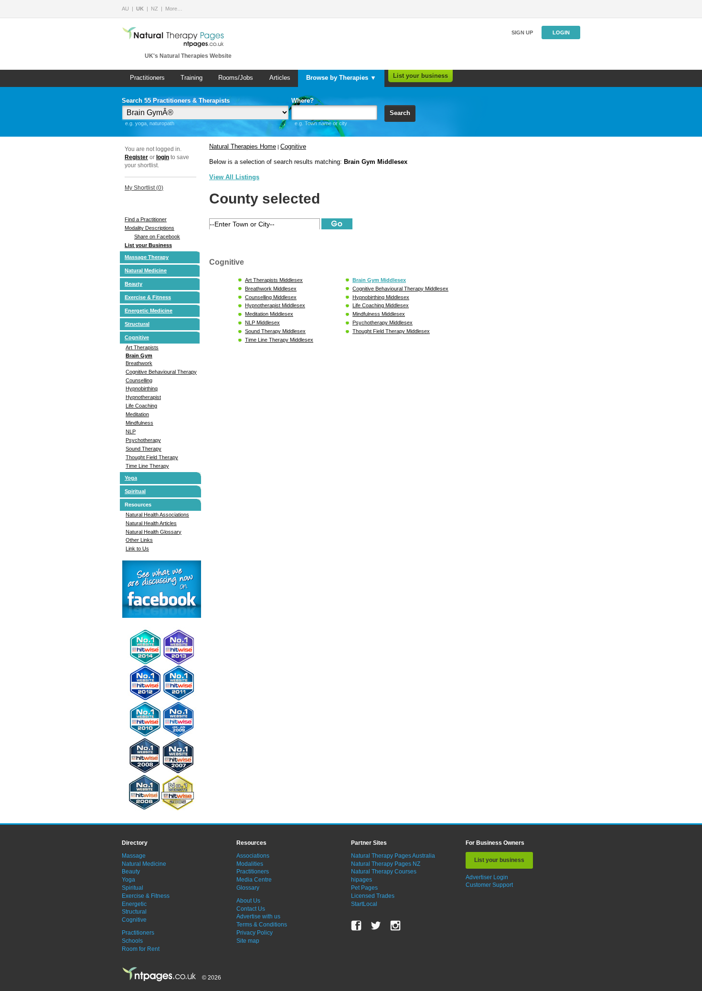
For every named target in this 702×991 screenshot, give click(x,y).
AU (125, 8)
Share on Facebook (157, 236)
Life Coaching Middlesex (380, 305)
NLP (131, 431)
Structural (137, 324)
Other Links (139, 540)
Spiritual (135, 491)
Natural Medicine (146, 270)
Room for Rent (141, 949)
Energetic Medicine (148, 310)
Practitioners (147, 77)
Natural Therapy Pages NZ (385, 864)
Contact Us (250, 908)
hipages (361, 879)
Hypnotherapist (143, 397)
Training (191, 77)
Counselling (139, 380)
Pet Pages (364, 887)
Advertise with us (258, 916)
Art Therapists (142, 347)
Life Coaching (141, 406)
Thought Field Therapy (152, 457)
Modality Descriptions (149, 228)
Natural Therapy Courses (383, 871)
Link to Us (137, 548)
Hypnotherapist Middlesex (275, 305)
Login (561, 32)
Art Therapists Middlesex (274, 280)
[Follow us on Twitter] (376, 926)
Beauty (133, 284)
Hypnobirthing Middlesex (380, 297)
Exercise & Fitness (148, 297)
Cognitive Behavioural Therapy (161, 372)
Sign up (522, 32)
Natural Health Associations (157, 514)
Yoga (131, 478)
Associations (252, 855)
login (162, 157)
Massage (134, 855)
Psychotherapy (143, 440)
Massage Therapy (147, 257)
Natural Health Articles (151, 523)
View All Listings (234, 177)
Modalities (249, 864)
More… (173, 8)
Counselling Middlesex (271, 297)
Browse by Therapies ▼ (341, 77)
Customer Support (489, 885)
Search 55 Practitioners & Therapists (176, 100)
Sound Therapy (143, 449)
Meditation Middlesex (269, 314)
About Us (248, 900)
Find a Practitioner (146, 219)
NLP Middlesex (262, 322)
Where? (302, 100)
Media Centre (254, 879)
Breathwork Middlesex (271, 288)
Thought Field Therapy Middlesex (391, 331)
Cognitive (137, 337)
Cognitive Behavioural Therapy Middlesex (400, 288)
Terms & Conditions (261, 924)
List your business (420, 75)
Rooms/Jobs (235, 77)
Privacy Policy (254, 932)
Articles (279, 77)
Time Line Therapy (147, 466)
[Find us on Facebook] (356, 926)
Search (400, 113)
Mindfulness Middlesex (378, 314)
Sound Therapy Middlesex (275, 331)
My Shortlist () (144, 187)
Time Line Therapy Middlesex (279, 340)
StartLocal (364, 904)
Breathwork (139, 363)
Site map (247, 940)
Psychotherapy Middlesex (382, 322)
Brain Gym (139, 355)
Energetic (134, 904)
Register (136, 157)
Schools (132, 940)
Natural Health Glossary (153, 532)
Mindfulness (139, 423)
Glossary (247, 887)
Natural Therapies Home (242, 146)
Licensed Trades (372, 896)
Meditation (137, 414)
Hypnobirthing (142, 388)
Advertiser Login (487, 877)
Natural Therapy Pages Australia (393, 855)
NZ (154, 8)
